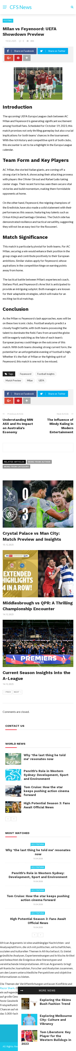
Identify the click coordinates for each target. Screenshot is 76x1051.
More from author (39, 462)
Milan (30, 380)
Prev (8, 692)
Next (16, 692)
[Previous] (8, 819)
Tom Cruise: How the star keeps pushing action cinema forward (46, 791)
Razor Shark (7, 988)
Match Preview (13, 380)
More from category (16, 466)
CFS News (21, 7)
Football (8, 20)
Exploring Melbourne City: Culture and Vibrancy (56, 1019)
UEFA (41, 380)
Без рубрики (37, 844)
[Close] (22, 990)
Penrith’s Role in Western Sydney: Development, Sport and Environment (46, 775)
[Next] (14, 819)
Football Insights (45, 374)
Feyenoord (25, 374)
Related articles (14, 462)
